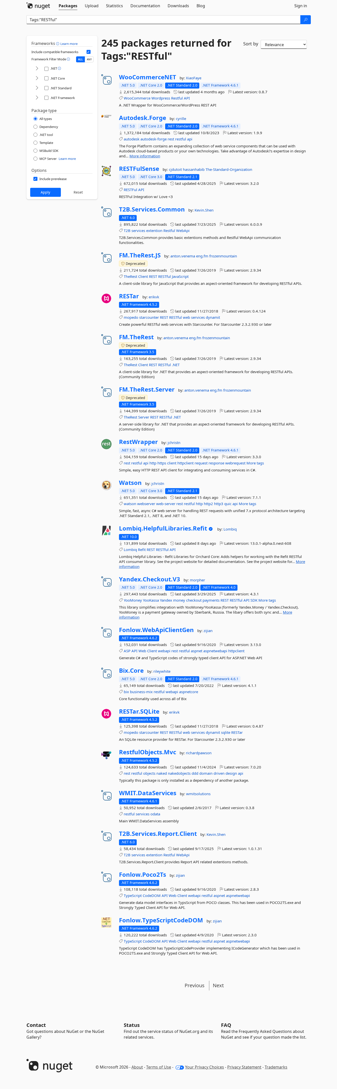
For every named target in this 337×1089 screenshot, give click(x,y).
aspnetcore (188, 691)
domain (206, 773)
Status (132, 1025)
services (138, 230)
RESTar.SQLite (139, 711)
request (201, 462)
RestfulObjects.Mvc (147, 752)
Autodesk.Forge (142, 117)
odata (155, 813)
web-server (165, 503)
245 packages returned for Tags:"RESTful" (166, 49)
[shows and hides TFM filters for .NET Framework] (36, 98)
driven (219, 773)
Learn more (69, 43)
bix (126, 691)
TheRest (130, 276)
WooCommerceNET (147, 77)
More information (144, 155)
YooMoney (133, 600)
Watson (130, 482)
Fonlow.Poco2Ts (142, 874)
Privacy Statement (244, 1067)
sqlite (225, 732)
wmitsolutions (198, 793)
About (137, 1067)
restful (180, 138)
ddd (195, 773)
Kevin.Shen (204, 210)
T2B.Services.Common (152, 209)
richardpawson (199, 752)
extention (154, 230)
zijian (208, 630)
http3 (218, 503)
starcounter (149, 317)
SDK (253, 600)
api (189, 138)
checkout (194, 600)
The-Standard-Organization (229, 169)
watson (130, 503)
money (179, 600)
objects (149, 773)
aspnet (196, 650)
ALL (80, 59)
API (187, 98)
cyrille (181, 118)
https (161, 462)
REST (153, 276)
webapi (164, 650)
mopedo (131, 317)
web (186, 317)
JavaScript (180, 276)
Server (143, 417)
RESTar (129, 296)
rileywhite (161, 671)
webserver (146, 503)
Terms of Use (158, 1067)
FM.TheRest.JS (140, 255)
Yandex (166, 600)
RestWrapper (138, 441)
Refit (142, 549)
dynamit (213, 317)
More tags (255, 462)
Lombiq (230, 529)
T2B (127, 230)
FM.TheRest (136, 337)
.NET (176, 364)
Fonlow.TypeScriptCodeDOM (161, 920)
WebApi (183, 230)
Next (218, 985)
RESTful (164, 276)
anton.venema (183, 255)
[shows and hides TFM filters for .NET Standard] (36, 88)
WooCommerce (137, 98)
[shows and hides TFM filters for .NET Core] (36, 78)
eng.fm (202, 255)
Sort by (250, 44)
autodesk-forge (153, 138)
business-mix (141, 691)
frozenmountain (223, 255)
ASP (127, 650)
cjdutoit (176, 169)
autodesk (131, 138)
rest (171, 138)
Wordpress (160, 98)
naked (161, 773)
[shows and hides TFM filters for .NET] (36, 69)
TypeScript (133, 895)
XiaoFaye (193, 77)
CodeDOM (152, 895)
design (231, 773)
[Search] (305, 19)
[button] (58, 43)
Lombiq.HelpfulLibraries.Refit (163, 528)
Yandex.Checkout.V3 (149, 579)
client (171, 462)
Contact (36, 1025)
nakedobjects (179, 773)
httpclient (185, 462)
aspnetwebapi (215, 650)
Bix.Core (131, 670)
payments (211, 600)
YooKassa (151, 600)
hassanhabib (194, 169)
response (216, 462)
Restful (177, 98)
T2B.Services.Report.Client (158, 833)
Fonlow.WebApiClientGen (156, 630)
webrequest (235, 462)
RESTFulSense (139, 168)
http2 (208, 503)
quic (227, 503)
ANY (89, 59)
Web (142, 650)
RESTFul (130, 189)
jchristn (174, 442)
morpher (197, 579)
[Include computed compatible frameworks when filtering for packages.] (89, 52)
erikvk (154, 296)
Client (143, 276)
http (152, 462)
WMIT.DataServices (147, 793)
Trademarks (276, 1067)
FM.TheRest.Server (147, 389)
